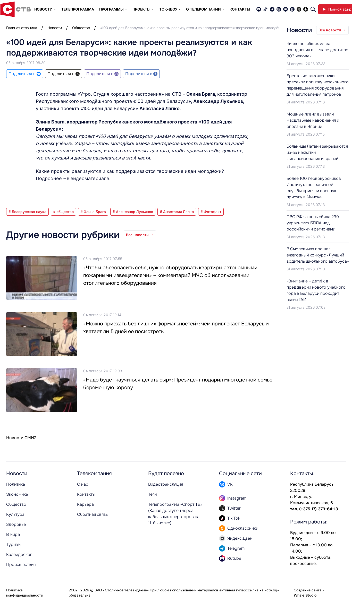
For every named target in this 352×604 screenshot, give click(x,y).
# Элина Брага (93, 211)
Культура (15, 514)
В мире (13, 534)
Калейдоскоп (19, 554)
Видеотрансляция (165, 484)
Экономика (17, 494)
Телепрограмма (77, 9)
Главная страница (21, 27)
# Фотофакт (210, 211)
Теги (152, 494)
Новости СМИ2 (21, 437)
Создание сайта (308, 590)
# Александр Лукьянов (133, 211)
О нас (82, 484)
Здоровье (16, 524)
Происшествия (21, 564)
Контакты (240, 9)
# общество (63, 211)
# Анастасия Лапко (177, 211)
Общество (81, 27)
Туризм (13, 544)
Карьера (85, 504)
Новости (54, 27)
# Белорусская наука (27, 211)
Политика (15, 484)
